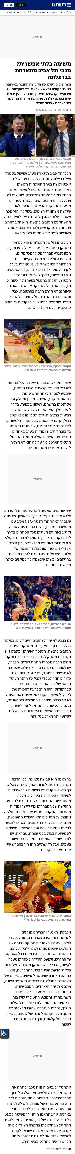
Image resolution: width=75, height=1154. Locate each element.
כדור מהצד (54, 1149)
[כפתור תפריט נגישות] (4, 1033)
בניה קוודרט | (63, 110)
